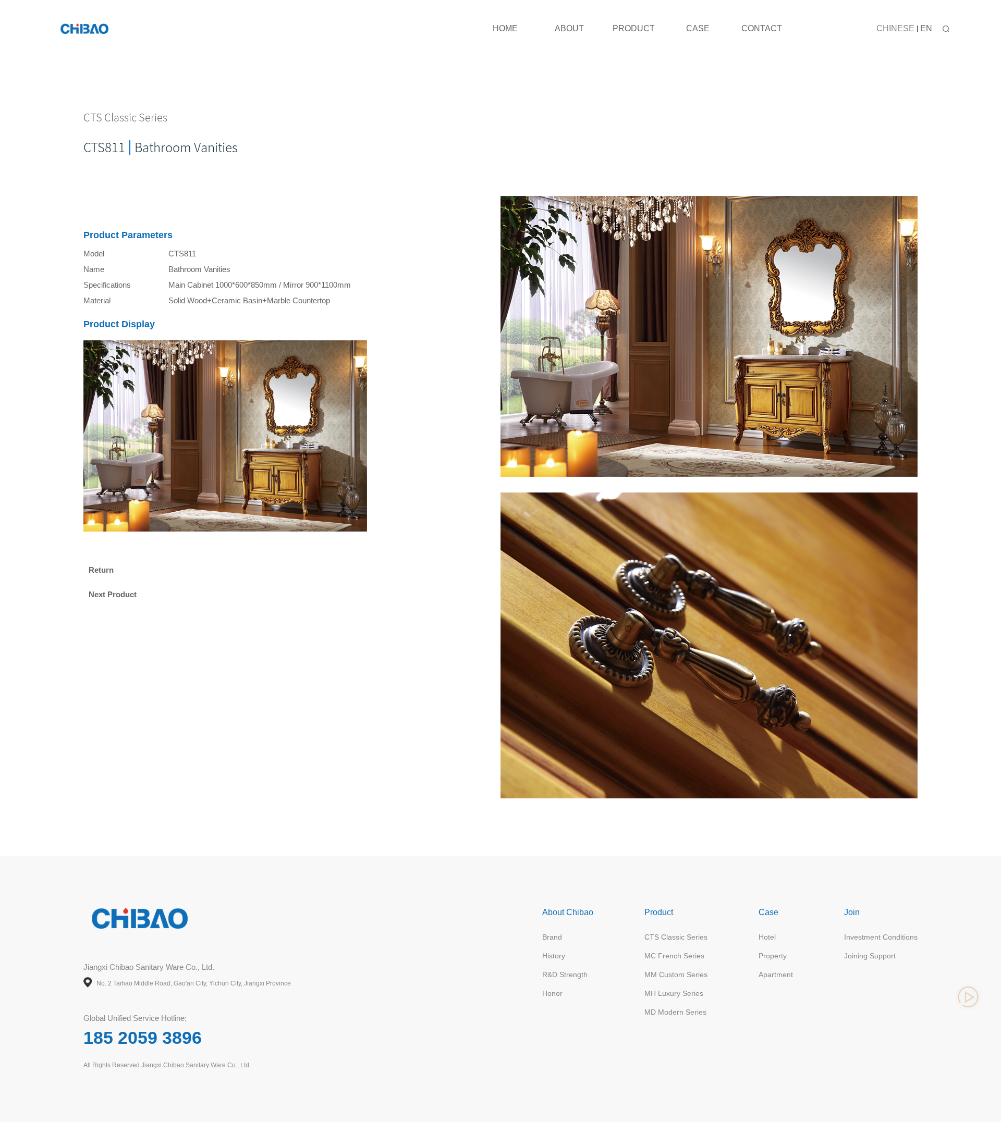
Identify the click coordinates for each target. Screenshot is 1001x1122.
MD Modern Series (675, 1012)
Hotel (767, 937)
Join (852, 912)
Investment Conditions (881, 937)
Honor (552, 993)
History (553, 956)
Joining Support (870, 956)
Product (658, 912)
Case (768, 912)
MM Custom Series (675, 974)
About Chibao (567, 912)
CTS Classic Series (675, 937)
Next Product (113, 594)
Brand (552, 937)
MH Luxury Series (673, 993)
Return (101, 569)
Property (773, 956)
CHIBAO (86, 28)
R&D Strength (565, 974)
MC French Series (674, 956)
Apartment (776, 974)
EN (926, 28)
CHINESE (895, 28)
